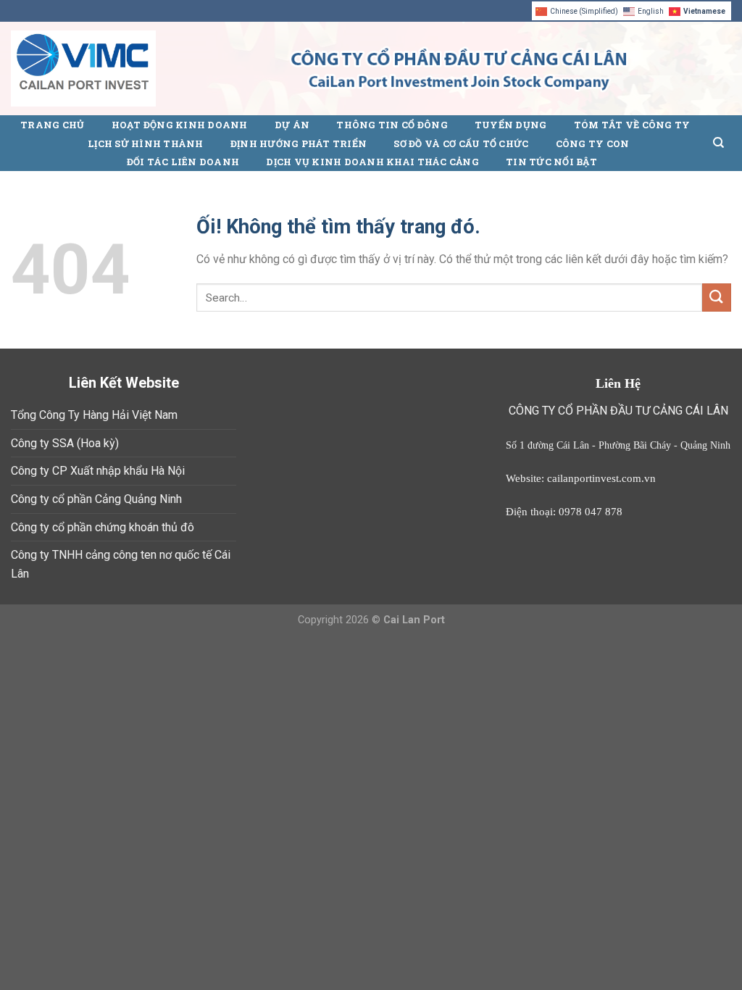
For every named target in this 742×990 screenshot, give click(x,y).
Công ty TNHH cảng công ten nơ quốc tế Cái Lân (120, 564)
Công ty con (593, 143)
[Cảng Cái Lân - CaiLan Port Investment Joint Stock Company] (83, 68)
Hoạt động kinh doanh (180, 124)
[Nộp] (716, 297)
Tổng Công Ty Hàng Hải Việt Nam (94, 415)
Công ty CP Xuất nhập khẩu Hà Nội (98, 471)
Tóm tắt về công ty (632, 124)
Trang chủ (52, 124)
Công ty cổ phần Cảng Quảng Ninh (96, 499)
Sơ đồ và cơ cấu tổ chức (460, 143)
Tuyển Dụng (511, 124)
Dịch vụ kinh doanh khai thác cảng (372, 161)
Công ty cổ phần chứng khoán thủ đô (102, 527)
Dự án (292, 124)
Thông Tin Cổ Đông (391, 124)
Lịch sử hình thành (146, 143)
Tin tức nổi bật (551, 161)
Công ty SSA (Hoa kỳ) (65, 443)
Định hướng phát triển (298, 143)
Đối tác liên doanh (183, 161)
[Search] (718, 142)
